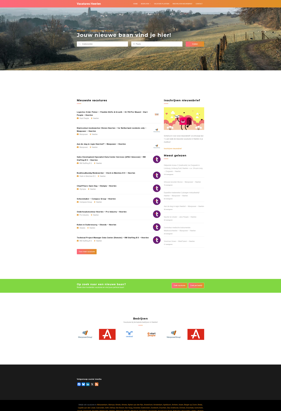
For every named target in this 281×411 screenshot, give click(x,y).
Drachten (162, 408)
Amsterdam (157, 405)
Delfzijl (112, 408)
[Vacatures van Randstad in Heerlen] (107, 334)
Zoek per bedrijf (196, 285)
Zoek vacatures (179, 285)
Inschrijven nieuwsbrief (182, 4)
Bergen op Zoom (190, 405)
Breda (200, 405)
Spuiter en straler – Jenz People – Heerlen (180, 217)
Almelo (118, 405)
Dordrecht (154, 408)
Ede (168, 408)
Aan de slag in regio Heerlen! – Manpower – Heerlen (184, 206)
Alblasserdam (102, 405)
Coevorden (100, 408)
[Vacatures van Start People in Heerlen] (129, 334)
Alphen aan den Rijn (135, 405)
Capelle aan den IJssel (86, 408)
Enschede (190, 408)
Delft (107, 408)
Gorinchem (198, 408)
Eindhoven (175, 408)
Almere (124, 405)
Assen (181, 405)
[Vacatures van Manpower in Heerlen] (151, 334)
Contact (199, 4)
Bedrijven (145, 4)
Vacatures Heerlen (89, 3)
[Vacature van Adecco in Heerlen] (85, 334)
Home (135, 4)
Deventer (136, 408)
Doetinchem (145, 408)
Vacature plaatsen (161, 4)
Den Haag (128, 408)
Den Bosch (120, 408)
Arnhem (175, 405)
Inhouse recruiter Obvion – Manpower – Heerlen (182, 182)
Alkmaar (111, 405)
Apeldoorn (167, 405)
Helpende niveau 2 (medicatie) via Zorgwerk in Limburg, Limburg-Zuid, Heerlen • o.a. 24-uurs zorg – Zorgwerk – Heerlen (183, 168)
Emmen (182, 408)
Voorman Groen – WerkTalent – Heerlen (179, 241)
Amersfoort (148, 405)
